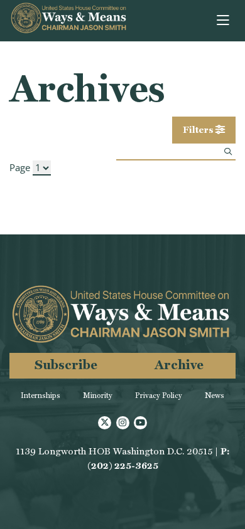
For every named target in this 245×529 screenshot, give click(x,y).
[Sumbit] (228, 151)
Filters (199, 129)
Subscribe (66, 364)
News (214, 395)
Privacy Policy (158, 395)
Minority (97, 395)
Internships (40, 395)
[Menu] (224, 20)
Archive (179, 364)
